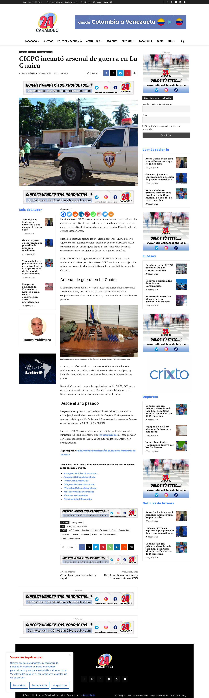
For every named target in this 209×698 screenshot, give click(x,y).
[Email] (131, 547)
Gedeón (75, 534)
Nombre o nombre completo (157, 104)
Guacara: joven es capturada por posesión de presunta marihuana (32, 245)
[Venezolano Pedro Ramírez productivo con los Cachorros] (181, 446)
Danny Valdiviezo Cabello (77, 526)
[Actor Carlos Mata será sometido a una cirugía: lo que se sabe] (49, 222)
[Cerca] (70, 655)
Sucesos (32, 52)
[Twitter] (69, 214)
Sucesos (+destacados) (71, 538)
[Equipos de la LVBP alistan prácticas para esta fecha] (181, 430)
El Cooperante (76, 523)
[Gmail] (99, 214)
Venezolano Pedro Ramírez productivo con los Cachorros (160, 445)
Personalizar (19, 685)
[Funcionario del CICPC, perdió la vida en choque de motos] (181, 269)
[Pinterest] (172, 2)
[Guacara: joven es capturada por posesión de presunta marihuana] (49, 243)
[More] (134, 73)
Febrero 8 (65, 534)
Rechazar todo (39, 685)
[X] (180, 2)
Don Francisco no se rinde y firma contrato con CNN (121, 577)
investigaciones (108, 434)
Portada (23, 52)
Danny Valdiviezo (29, 73)
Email (145, 115)
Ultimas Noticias (44, 52)
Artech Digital (89, 695)
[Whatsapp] (93, 214)
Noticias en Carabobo (108, 534)
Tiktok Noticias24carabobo (77, 499)
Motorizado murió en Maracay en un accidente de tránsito (158, 299)
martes (94, 534)
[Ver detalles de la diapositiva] (173, 392)
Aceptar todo (60, 685)
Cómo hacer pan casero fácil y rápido (78, 577)
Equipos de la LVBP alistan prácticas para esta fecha (158, 429)
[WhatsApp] (110, 547)
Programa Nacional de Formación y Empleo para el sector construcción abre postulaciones (31, 293)
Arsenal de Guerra (101, 530)
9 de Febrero (86, 530)
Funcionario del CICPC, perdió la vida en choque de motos (160, 268)
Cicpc (113, 530)
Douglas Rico (124, 530)
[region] (39, 672)
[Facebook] (163, 2)
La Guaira (85, 534)
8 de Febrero (74, 530)
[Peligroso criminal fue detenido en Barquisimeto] (181, 284)
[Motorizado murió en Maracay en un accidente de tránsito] (181, 300)
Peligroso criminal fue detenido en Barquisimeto (159, 283)
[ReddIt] (124, 547)
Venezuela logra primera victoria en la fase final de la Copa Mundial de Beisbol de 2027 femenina (32, 267)
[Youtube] (184, 2)
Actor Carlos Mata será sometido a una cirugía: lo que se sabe (32, 224)
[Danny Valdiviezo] (37, 326)
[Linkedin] (81, 214)
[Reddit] (75, 214)
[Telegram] (176, 2)
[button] (182, 41)
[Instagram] (167, 2)
